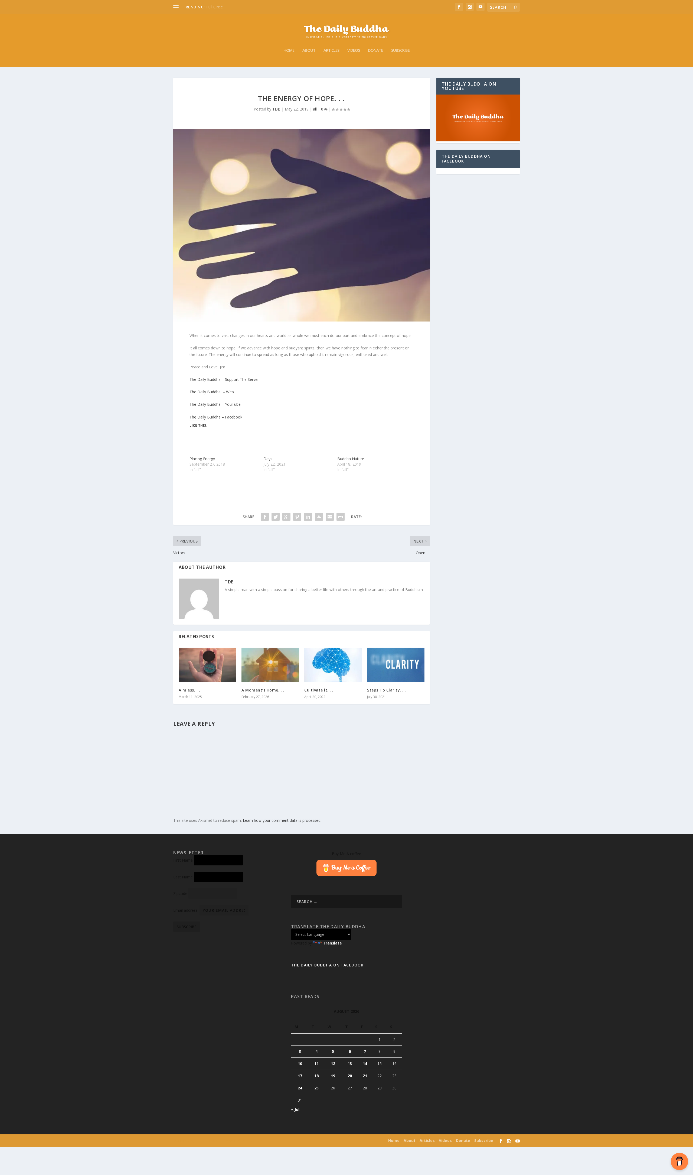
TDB (276, 109)
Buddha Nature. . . (353, 458)
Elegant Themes (208, 1141)
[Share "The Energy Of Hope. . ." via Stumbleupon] (318, 516)
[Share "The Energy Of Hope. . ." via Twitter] (275, 516)
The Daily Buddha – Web (211, 391)
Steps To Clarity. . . (386, 690)
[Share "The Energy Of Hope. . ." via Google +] (286, 516)
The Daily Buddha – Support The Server (224, 379)
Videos (353, 50)
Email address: (186, 910)
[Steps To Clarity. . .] (395, 665)
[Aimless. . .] (207, 665)
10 (300, 1063)
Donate (375, 50)
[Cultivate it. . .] (333, 665)
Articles (331, 50)
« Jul (295, 1109)
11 (316, 1063)
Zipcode (180, 893)
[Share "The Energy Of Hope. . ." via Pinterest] (297, 516)
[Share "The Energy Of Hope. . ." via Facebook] (264, 516)
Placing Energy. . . (204, 458)
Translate (332, 943)
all (315, 109)
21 (365, 1075)
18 (316, 1075)
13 (350, 1063)
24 (300, 1087)
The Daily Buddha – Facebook (215, 417)
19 (333, 1075)
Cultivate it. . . (319, 690)
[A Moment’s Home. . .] (270, 665)
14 (365, 1063)
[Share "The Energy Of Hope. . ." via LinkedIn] (308, 516)
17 (300, 1075)
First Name (183, 860)
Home (288, 50)
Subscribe (400, 50)
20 (350, 1075)
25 (316, 1087)
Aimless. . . (189, 690)
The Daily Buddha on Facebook (466, 159)
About (308, 50)
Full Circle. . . (216, 6)
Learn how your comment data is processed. (282, 820)
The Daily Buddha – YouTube (215, 404)
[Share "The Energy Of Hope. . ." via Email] (329, 516)
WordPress (254, 1141)
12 (333, 1063)
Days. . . (270, 458)
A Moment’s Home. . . (262, 690)
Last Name (183, 876)
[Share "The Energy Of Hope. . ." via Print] (340, 516)
